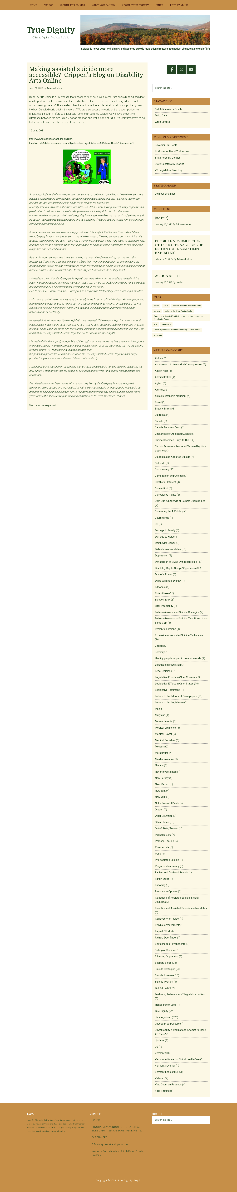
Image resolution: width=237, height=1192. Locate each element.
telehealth (158, 335)
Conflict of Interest (165, 482)
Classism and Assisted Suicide (172, 456)
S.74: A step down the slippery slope (110, 1144)
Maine (158, 708)
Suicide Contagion (165, 969)
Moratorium (161, 752)
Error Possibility (164, 605)
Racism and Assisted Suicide (171, 872)
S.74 (155, 324)
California (160, 414)
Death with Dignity (165, 542)
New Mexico (162, 784)
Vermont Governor (165, 1065)
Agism (158, 383)
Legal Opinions (163, 671)
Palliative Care (163, 834)
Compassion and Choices (169, 475)
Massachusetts (164, 721)
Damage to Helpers (166, 536)
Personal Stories (164, 841)
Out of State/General (166, 828)
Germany (160, 652)
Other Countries (164, 815)
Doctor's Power (163, 574)
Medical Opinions (165, 727)
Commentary (162, 469)
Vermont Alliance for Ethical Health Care (177, 1059)
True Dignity (51, 30)
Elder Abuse (162, 593)
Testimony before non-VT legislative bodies (180, 994)
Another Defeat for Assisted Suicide (187, 306)
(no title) (161, 218)
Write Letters (162, 121)
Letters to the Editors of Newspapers (176, 696)
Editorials (160, 587)
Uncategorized (48, 405)
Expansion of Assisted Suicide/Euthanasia (179, 635)
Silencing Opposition (166, 956)
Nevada (159, 765)
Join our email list (165, 193)
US (156, 1046)
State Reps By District (167, 157)
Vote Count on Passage (168, 1084)
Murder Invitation (164, 759)
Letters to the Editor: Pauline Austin (178, 311)
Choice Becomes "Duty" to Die (172, 440)
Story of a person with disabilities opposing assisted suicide (177, 330)
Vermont (159, 1053)
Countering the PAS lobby (169, 511)
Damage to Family (165, 530)
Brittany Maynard (164, 408)
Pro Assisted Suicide (167, 859)
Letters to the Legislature (169, 702)
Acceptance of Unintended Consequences (178, 364)
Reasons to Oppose (166, 891)
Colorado (160, 463)
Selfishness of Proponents (170, 943)
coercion (157, 311)
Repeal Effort (162, 931)
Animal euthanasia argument (170, 396)
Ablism (159, 358)
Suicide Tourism (164, 981)
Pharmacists (162, 847)
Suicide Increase (164, 975)
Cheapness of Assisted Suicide (173, 433)
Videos (159, 1078)
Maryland (160, 715)
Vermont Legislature (166, 1071)
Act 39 (165, 306)
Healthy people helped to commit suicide (178, 658)
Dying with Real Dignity (168, 580)
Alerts (158, 389)
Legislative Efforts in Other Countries (176, 677)
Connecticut (161, 488)
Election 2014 (162, 599)
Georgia (159, 645)
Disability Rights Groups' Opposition (175, 568)
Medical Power (163, 734)
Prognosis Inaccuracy (167, 866)
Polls (158, 853)
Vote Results (162, 1090)
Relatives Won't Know (167, 918)
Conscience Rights (165, 494)
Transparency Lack (165, 1004)
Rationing (160, 885)
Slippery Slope (163, 962)
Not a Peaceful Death (167, 803)
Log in (137, 1180)
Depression (161, 555)
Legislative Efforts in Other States (174, 683)
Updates (159, 1040)
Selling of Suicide (165, 950)
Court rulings (162, 517)
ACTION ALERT (167, 276)
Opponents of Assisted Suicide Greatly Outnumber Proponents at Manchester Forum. (179, 317)
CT (156, 524)
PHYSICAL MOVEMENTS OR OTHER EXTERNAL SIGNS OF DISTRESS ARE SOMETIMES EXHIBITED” (179, 247)
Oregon (159, 809)
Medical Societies (165, 740)
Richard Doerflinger (166, 937)
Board (158, 402)
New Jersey (162, 778)
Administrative (163, 377)
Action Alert (161, 370)
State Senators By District (169, 164)
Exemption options (165, 629)
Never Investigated (166, 771)
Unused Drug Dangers (167, 1023)
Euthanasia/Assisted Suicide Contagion (177, 612)
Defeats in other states (168, 549)
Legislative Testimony (167, 689)
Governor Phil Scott (166, 145)
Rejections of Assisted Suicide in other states (181, 908)
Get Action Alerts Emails (168, 109)
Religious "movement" (167, 925)
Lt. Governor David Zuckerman (172, 151)
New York (160, 790)
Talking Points (163, 988)
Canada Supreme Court (168, 427)
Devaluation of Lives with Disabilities (176, 561)
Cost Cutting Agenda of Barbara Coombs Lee (180, 501)
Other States (162, 822)
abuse (156, 306)
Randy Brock (162, 878)
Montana (160, 746)
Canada (159, 421)
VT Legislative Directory (168, 170)
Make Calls (161, 115)
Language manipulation (168, 664)
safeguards (166, 324)
